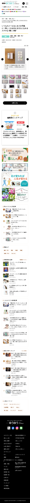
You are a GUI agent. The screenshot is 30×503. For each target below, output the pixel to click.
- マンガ (5, 466)
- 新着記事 (5, 480)
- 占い (4, 454)
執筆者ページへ (23, 259)
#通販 (15, 35)
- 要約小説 (5, 469)
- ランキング (6, 482)
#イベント (19, 125)
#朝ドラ (12, 407)
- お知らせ (5, 477)
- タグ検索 (5, 485)
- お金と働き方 (6, 446)
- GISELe (17, 443)
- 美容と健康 (6, 440)
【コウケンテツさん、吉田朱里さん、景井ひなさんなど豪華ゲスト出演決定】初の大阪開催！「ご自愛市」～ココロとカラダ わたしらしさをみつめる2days (15, 134)
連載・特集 (24, 6)
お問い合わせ (18, 470)
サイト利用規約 (19, 460)
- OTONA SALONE (19, 438)
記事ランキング (7, 6)
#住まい (18, 407)
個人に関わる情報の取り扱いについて (20, 463)
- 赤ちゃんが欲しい (19, 449)
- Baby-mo (17, 446)
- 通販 (4, 457)
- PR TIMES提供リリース (9, 460)
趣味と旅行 (20, 122)
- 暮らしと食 (6, 438)
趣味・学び (11, 18)
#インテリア (13, 410)
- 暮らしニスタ (18, 440)
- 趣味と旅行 (6, 449)
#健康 (23, 125)
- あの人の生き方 (7, 443)
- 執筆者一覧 (6, 472)
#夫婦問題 (6, 407)
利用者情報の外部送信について (20, 467)
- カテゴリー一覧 (7, 435)
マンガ (16, 6)
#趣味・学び (20, 35)
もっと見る (24, 350)
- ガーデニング (6, 451)
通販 (6, 18)
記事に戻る (15, 103)
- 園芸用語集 (6, 488)
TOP (3, 18)
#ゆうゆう (12, 37)
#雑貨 (11, 35)
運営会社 (17, 457)
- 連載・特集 (6, 463)
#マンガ (5, 404)
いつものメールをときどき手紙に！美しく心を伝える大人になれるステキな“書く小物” (14, 21)
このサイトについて (20, 454)
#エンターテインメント (15, 404)
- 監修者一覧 (6, 474)
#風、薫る (6, 410)
